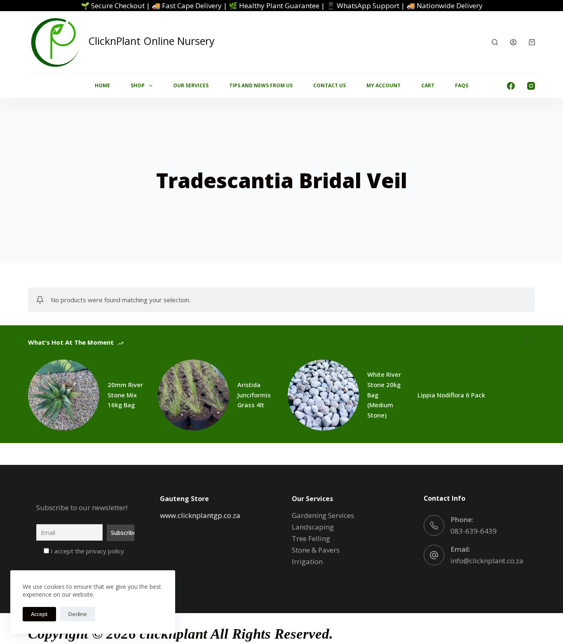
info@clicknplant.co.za (486, 560)
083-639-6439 (473, 531)
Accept (39, 614)
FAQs (461, 85)
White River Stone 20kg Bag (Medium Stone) (384, 394)
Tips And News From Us (261, 85)
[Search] (495, 42)
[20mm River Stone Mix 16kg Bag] (63, 395)
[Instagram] (531, 86)
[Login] (513, 42)
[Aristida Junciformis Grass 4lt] (193, 395)
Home (102, 85)
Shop (138, 85)
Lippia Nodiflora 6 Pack (451, 395)
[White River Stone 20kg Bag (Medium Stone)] (323, 395)
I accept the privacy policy (86, 551)
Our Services (191, 85)
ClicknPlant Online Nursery (151, 41)
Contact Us (329, 85)
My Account (383, 85)
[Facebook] (511, 86)
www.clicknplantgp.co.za (200, 515)
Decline (77, 614)
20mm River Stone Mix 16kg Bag (125, 394)
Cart (427, 85)
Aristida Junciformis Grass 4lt (254, 394)
